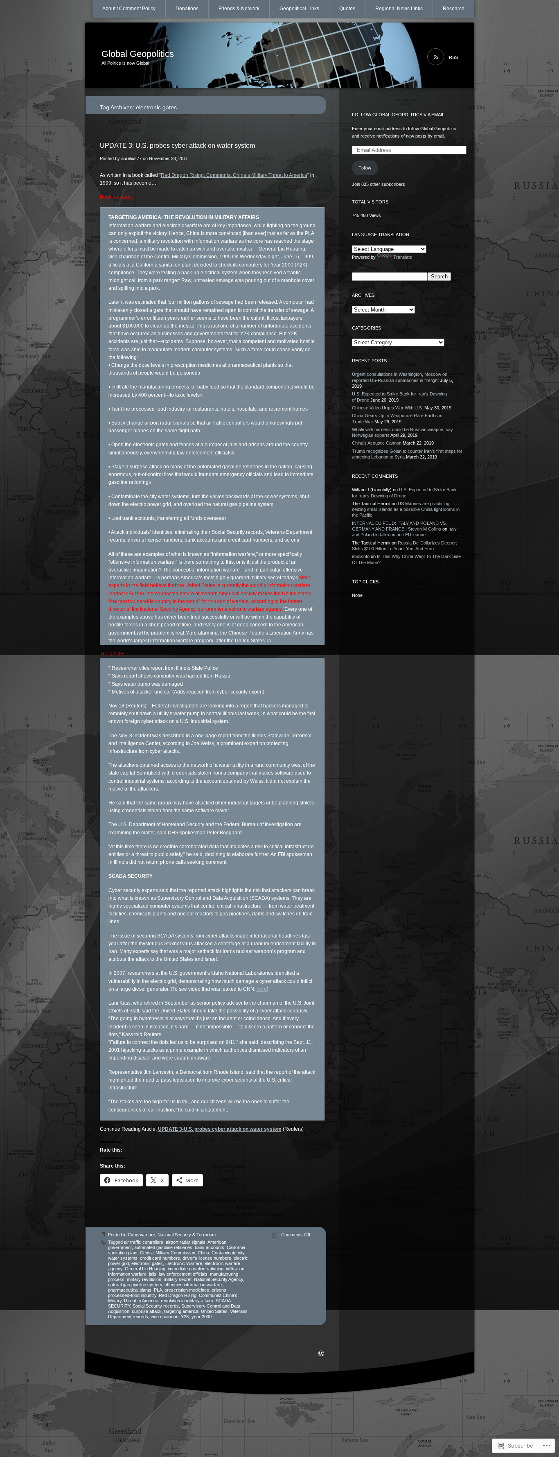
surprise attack (147, 1311)
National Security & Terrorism (187, 1234)
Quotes (347, 8)
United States (214, 1311)
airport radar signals (185, 1242)
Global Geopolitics (137, 54)
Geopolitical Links (299, 8)
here (262, 989)
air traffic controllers (143, 1242)
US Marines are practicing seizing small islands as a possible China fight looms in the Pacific (406, 509)
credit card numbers (160, 1258)
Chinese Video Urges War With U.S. (387, 407)
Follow (364, 167)
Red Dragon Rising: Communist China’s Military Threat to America (234, 175)
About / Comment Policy (129, 8)
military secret (178, 1279)
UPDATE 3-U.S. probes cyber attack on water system (220, 1129)
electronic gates (147, 1263)
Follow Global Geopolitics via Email (398, 114)
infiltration (235, 1268)
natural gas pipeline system (135, 1284)
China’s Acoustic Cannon (376, 442)
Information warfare (127, 1274)
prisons (219, 1290)
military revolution (144, 1279)
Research (453, 8)
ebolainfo (361, 556)
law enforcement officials (183, 1274)
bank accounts (209, 1247)
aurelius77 (131, 158)
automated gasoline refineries (163, 1247)
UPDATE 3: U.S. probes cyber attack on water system (177, 145)
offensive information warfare (193, 1284)
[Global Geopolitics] (279, 56)
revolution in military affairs (187, 1300)
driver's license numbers (207, 1258)
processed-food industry (132, 1295)
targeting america (181, 1311)
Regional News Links (399, 8)
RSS (453, 57)
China (203, 1252)
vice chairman (164, 1316)
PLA (158, 1290)
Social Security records (156, 1305)
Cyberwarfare (141, 1234)
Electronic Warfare (183, 1263)
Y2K (185, 1316)
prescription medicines (187, 1290)
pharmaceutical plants (129, 1290)
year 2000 (202, 1316)
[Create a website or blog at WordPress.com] (321, 1354)
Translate (402, 257)
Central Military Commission (167, 1252)
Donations (187, 8)
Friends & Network (239, 8)
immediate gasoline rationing (195, 1268)
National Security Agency (218, 1279)
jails (152, 1274)
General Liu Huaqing (145, 1268)
